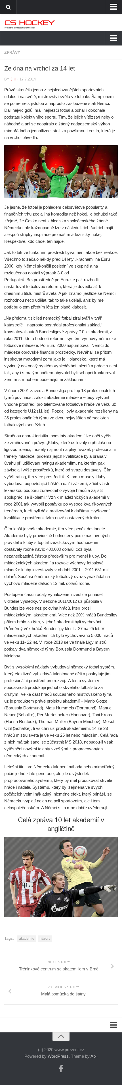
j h (13, 79)
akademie (26, 939)
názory (45, 939)
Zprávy (12, 52)
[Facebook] (61, 1069)
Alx (93, 1056)
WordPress (58, 1056)
